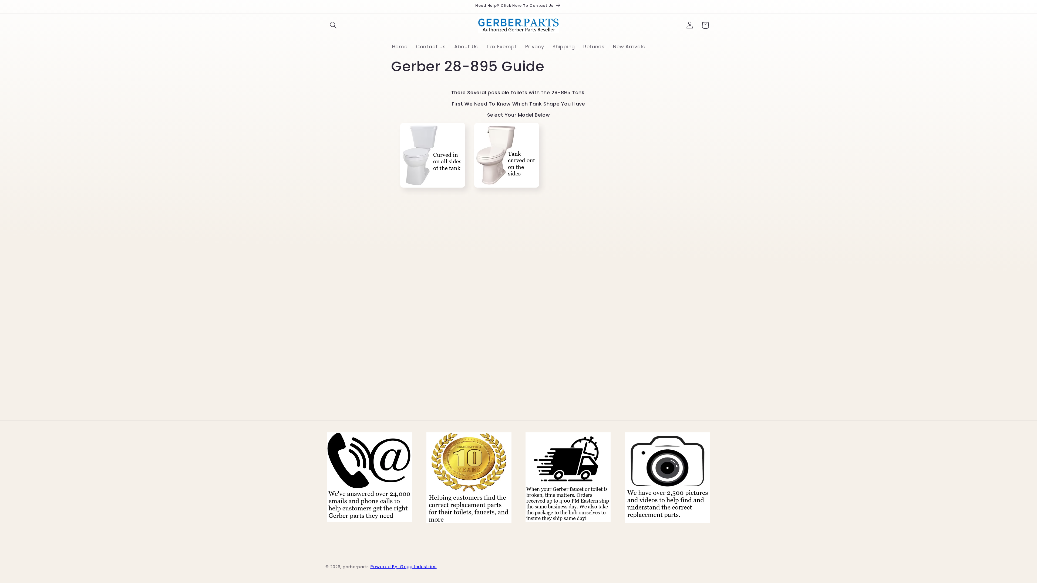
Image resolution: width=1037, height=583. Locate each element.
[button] (333, 25)
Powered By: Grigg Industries (403, 567)
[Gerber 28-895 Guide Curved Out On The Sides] (506, 189)
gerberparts (356, 567)
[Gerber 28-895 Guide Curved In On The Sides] (432, 189)
